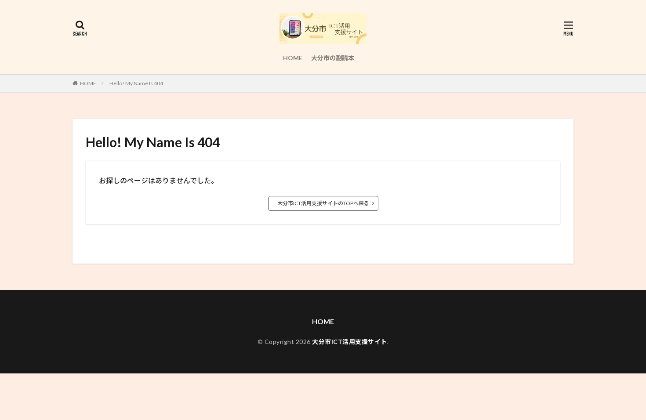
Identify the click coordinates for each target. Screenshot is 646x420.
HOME (292, 58)
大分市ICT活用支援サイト (349, 341)
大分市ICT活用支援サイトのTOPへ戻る (323, 203)
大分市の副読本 (332, 58)
